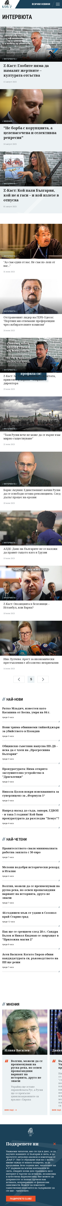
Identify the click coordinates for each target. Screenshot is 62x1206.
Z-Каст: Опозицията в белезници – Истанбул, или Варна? (26, 605)
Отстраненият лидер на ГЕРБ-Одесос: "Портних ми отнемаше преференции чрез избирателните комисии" (28, 320)
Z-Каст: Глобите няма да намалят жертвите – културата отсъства (26, 70)
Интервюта (9, 59)
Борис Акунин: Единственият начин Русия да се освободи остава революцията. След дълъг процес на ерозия (31, 493)
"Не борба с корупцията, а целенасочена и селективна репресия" (29, 132)
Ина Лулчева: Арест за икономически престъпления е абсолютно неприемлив (31, 660)
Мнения (8, 121)
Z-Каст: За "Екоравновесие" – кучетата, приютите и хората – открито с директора (29, 379)
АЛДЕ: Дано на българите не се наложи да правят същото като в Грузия (30, 550)
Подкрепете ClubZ (21, 1199)
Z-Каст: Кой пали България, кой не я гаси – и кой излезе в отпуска (31, 195)
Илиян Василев (17, 1050)
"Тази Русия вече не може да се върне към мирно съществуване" (31, 436)
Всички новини (41, 4)
